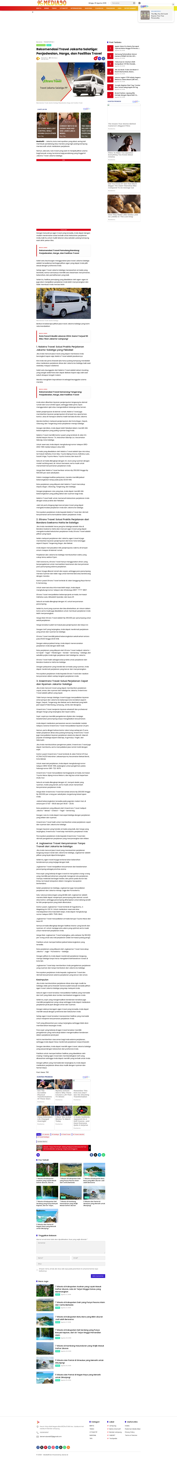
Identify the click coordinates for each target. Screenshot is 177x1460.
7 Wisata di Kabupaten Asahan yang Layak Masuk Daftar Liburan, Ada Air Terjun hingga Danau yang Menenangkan (46, 1181)
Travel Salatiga (44, 1137)
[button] (134, 3)
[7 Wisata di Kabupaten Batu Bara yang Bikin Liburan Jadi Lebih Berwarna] (94, 1170)
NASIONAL (93, 1435)
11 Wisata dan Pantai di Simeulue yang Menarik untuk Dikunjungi (94, 1204)
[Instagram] (53, 1447)
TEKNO (92, 1429)
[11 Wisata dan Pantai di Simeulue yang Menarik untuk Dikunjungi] (94, 1193)
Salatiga (56, 1134)
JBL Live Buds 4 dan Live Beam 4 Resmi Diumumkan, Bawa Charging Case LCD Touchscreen (127, 71)
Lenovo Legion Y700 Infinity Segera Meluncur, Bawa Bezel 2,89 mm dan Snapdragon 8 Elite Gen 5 (127, 79)
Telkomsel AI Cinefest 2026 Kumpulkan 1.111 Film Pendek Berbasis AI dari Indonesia (125, 63)
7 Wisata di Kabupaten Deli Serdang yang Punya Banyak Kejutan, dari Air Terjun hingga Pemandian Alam (47, 1204)
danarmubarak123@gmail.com (51, 1437)
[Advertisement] (88, 25)
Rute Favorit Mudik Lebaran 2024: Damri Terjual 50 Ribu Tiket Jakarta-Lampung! (63, 337)
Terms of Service (131, 1435)
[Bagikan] (103, 58)
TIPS (91, 1438)
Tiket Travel (66, 1134)
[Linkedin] (57, 1447)
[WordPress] (49, 1447)
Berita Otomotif (115, 1429)
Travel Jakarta (79, 1134)
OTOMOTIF (93, 1432)
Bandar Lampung (115, 1432)
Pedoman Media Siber (133, 1429)
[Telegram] (99, 1155)
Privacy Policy (130, 1432)
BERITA (92, 1426)
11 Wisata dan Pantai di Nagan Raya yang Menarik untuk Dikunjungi (46, 1226)
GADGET (112, 1435)
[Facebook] (91, 1155)
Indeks (127, 1426)
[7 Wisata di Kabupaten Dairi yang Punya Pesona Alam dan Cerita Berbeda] (71, 1170)
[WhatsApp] (103, 1155)
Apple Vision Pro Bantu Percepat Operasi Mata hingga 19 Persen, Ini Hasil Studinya (127, 48)
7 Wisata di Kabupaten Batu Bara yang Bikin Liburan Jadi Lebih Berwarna (93, 1181)
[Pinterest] (45, 1447)
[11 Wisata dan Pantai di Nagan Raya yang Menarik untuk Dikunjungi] (47, 1216)
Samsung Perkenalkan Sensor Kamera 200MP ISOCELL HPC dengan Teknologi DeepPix (126, 55)
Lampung (112, 1426)
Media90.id (44, 58)
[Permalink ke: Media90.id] (38, 58)
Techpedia (113, 1438)
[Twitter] (95, 1155)
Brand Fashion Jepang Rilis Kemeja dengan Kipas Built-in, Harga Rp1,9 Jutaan (126, 94)
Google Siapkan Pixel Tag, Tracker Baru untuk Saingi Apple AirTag (127, 86)
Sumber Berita (42, 1142)
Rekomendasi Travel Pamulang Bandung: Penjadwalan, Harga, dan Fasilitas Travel (59, 251)
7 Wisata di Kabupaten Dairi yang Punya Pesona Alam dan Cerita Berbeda (70, 1181)
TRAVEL (49, 45)
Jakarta (46, 1134)
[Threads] (60, 1447)
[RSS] (68, 1447)
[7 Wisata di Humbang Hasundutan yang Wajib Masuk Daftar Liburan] (71, 1193)
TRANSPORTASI (41, 45)
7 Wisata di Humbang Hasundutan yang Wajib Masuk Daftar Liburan (69, 1204)
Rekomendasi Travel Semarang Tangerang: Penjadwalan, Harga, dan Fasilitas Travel (60, 393)
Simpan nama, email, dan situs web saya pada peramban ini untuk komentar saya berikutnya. (68, 1270)
